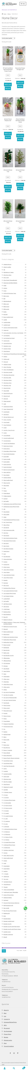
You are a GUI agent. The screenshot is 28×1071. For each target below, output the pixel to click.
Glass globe (6, 514)
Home (5, 14)
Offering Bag (7, 658)
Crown (5, 427)
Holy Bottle (6, 527)
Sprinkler (6, 789)
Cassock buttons (8, 343)
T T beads (6, 874)
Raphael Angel (7, 734)
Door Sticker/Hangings (9, 454)
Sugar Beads (7, 868)
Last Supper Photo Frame (10, 593)
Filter (4, 951)
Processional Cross (8, 726)
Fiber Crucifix (7, 483)
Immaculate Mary (8, 559)
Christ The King (7, 367)
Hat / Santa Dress (8, 522)
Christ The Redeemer (9, 369)
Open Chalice (7, 671)
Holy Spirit (6, 543)
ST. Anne (6, 795)
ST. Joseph (6, 813)
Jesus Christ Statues (9, 569)
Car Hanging (6, 335)
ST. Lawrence (7, 821)
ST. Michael (6, 826)
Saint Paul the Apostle (9, 766)
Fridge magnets (7, 496)
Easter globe (7, 461)
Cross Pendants (7, 425)
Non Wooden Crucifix (9, 655)
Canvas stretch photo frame (10, 327)
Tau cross (6, 879)
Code (5, 404)
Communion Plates (8, 406)
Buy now (8, 88)
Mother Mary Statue (8, 642)
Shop (5, 1043)
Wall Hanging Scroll (8, 905)
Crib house (6, 414)
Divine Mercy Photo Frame (10, 451)
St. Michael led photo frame (10, 829)
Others (9, 14)
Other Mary (6, 681)
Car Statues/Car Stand (9, 338)
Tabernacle (6, 876)
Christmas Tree (7, 385)
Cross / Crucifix (7, 419)
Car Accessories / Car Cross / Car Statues (13, 333)
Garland (5, 498)
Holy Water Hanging (8, 548)
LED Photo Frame (8, 604)
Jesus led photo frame (9, 575)
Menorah (6, 629)
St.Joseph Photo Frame (9, 842)
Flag (5, 488)
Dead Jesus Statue (8, 446)
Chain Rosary (7, 351)
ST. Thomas (6, 839)
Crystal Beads (7, 435)
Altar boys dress (7, 275)
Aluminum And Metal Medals (10, 283)
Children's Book (7, 364)
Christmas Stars (7, 383)
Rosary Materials (8, 755)
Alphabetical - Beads (9, 272)
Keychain (6, 583)
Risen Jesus (6, 745)
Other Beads (6, 676)
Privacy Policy (7, 1034)
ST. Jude (6, 818)
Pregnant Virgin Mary (9, 724)
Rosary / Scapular (8, 750)
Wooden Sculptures (8, 934)
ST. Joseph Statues (8, 816)
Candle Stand (7, 325)
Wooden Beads (7, 918)
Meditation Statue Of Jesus (10, 626)
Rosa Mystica (7, 747)
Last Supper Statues (8, 596)
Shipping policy (8, 1040)
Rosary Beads (7, 753)
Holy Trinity (6, 546)
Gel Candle (6, 501)
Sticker (5, 860)
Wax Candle (6, 908)
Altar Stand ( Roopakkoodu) (10, 280)
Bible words (6, 309)
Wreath (5, 937)
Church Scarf (7, 396)
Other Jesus (6, 679)
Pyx (4, 729)
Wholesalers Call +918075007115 (9, 10)
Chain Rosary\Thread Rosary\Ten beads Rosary (15, 354)
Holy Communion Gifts (9, 530)
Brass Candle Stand (8, 317)
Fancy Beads (6, 475)
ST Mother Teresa (8, 792)
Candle (5, 319)
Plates (5, 718)
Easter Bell (6, 456)
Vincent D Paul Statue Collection (11, 903)
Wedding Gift (7, 913)
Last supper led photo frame (10, 590)
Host (5, 554)
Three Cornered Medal (9, 889)
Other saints (7, 687)
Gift (4, 509)
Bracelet (6, 314)
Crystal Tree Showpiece (9, 443)
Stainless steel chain (9, 850)
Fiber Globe (6, 485)
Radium (5, 732)
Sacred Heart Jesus (8, 760)
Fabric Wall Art (7, 472)
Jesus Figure (7, 572)
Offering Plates (7, 660)
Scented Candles (8, 774)
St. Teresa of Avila (8, 837)
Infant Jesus (7, 567)
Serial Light (6, 776)
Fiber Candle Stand (8, 480)
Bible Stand (6, 306)
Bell (4, 298)
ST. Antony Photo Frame (9, 800)
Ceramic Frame (7, 348)
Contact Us (7, 1019)
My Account (4, 1068)
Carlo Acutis (6, 340)
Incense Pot (6, 564)
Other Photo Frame (8, 684)
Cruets (5, 433)
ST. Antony (6, 797)
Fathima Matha (7, 477)
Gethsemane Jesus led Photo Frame (12, 504)
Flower (5, 491)
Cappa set (6, 330)
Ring (5, 742)
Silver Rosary (7, 784)
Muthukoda (6, 647)
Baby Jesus (6, 296)
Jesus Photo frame (8, 577)
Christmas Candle (8, 372)
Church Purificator (8, 393)
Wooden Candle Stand (9, 921)
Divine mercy (7, 448)
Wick (5, 916)
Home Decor (6, 551)
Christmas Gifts (7, 377)
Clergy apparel (7, 401)
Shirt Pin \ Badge (8, 781)
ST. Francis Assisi (8, 805)
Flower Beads (7, 493)
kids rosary (6, 585)
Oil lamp (6, 666)
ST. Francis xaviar (8, 808)
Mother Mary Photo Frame (10, 639)
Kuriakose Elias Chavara (9, 588)
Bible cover (6, 304)
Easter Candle (7, 459)
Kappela (5, 580)
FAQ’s (5, 1025)
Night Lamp (6, 653)
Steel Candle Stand (8, 858)
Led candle (6, 601)
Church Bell (6, 390)
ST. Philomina (7, 834)
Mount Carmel (7, 645)
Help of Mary (7, 525)
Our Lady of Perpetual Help (10, 697)
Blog (5, 1013)
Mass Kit (6, 617)
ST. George (6, 810)
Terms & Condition (9, 1046)
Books (5, 312)
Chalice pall (6, 359)
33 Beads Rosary (7, 264)
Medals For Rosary (8, 619)
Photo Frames (7, 705)
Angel (5, 285)
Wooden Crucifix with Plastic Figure (12, 929)
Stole (5, 863)
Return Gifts (6, 739)
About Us (6, 1010)
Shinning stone (7, 779)
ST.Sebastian (7, 847)
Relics (5, 737)
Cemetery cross (7, 346)
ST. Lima (6, 824)
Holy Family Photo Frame (10, 540)
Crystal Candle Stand (9, 438)
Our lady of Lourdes (8, 695)
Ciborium (6, 398)
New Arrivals (6, 650)
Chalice (5, 356)
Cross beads (6, 422)
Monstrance (6, 634)
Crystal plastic (7, 440)
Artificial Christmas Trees (10, 293)
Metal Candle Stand (8, 631)
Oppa (5, 674)
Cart (5, 1016)
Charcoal (6, 362)
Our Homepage (8, 1031)
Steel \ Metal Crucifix (9, 855)
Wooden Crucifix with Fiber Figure (12, 926)
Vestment (6, 900)
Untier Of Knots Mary (9, 895)
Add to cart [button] (8, 84)
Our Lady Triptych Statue (10, 700)
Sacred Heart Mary (8, 763)
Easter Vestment (8, 467)
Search (14, 1068)
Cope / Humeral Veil (8, 409)
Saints (5, 768)
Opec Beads (6, 668)
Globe (5, 517)
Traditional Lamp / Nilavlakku (11, 892)
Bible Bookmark (7, 301)
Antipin (5, 288)
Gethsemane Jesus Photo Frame (11, 506)
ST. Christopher (7, 803)
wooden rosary (7, 932)
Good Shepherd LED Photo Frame (11, 519)
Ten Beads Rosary (8, 882)
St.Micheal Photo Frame (9, 845)
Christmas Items (8, 380)
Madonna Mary (7, 612)
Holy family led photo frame (10, 538)
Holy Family (6, 535)
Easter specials (7, 464)
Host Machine (7, 556)
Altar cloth (6, 277)
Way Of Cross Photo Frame (10, 910)
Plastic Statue (7, 716)
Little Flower (7, 609)
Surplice (5, 871)
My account (7, 1028)
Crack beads (6, 412)
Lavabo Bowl (7, 598)
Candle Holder (7, 322)
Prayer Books (7, 721)
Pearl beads (6, 703)
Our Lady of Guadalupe (9, 692)
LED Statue (6, 606)
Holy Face (6, 533)
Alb (4, 269)
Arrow (5, 290)
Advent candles (7, 267)
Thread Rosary (7, 884)
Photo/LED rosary (8, 710)
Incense (5, 562)
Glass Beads (6, 512)
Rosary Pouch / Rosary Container (11, 758)
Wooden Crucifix (7, 924)
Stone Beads (7, 866)
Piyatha (5, 713)
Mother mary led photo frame (11, 637)
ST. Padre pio (7, 831)
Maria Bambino (7, 614)
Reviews (6, 1037)
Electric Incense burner (9, 469)
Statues (5, 853)
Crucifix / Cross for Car (9, 430)
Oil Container (7, 663)
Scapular (6, 771)
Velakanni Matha (8, 897)
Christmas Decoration (9, 375)
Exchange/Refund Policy (10, 1022)
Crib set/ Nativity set (9, 417)
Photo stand (7, 708)
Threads (6, 887)
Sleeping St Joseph (8, 787)
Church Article (7, 388)
